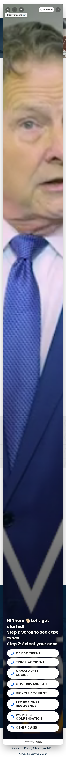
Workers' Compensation (29, 717)
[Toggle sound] (8, 9)
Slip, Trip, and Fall (32, 684)
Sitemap (15, 748)
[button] (46, 9)
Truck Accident (30, 662)
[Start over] (21, 9)
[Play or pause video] (14, 9)
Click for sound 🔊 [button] (16, 15)
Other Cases (27, 727)
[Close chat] (58, 9)
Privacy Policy (31, 748)
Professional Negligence (28, 704)
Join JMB (47, 748)
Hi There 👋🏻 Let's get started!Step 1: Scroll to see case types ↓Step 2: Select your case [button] (33, 632)
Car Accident (28, 653)
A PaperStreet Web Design (33, 753)
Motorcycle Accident (27, 673)
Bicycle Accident (31, 693)
